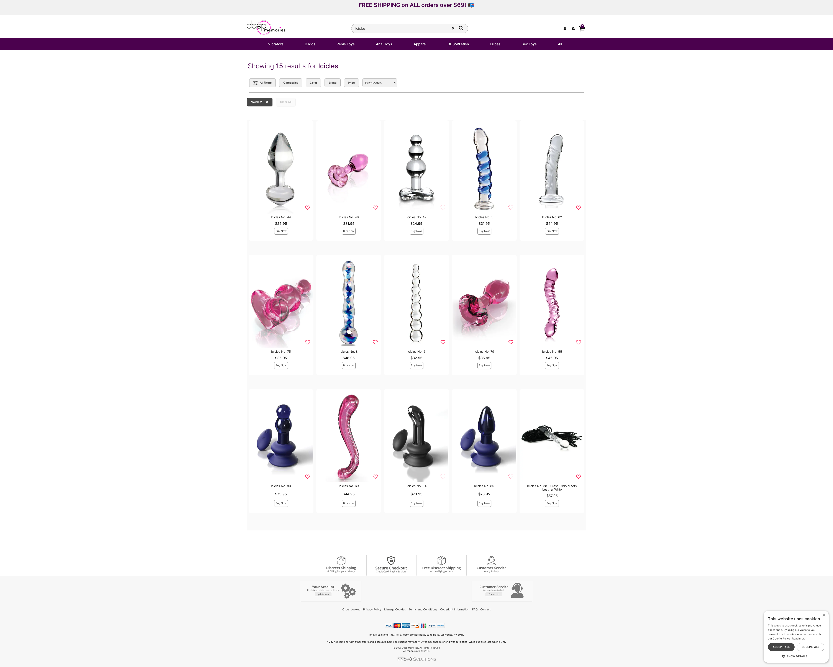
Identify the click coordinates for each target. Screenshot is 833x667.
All (560, 44)
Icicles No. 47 (416, 217)
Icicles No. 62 (552, 217)
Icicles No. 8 (349, 351)
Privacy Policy (372, 609)
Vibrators (276, 44)
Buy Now (281, 231)
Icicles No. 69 (349, 486)
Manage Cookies (395, 609)
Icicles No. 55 (552, 351)
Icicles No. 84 (416, 486)
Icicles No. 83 (281, 486)
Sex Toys (529, 44)
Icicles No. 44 (281, 217)
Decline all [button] (810, 647)
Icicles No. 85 (484, 486)
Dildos (310, 44)
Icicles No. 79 (484, 351)
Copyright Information (454, 609)
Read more (799, 638)
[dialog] (796, 637)
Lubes (495, 44)
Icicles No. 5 (484, 217)
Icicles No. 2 (416, 351)
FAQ (475, 609)
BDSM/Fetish (458, 44)
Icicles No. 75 (281, 351)
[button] (796, 656)
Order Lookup (351, 609)
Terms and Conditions (423, 609)
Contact (485, 609)
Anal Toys (384, 44)
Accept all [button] (781, 647)
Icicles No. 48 (349, 217)
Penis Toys (346, 44)
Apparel (420, 44)
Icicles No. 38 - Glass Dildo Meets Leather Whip (552, 487)
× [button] (823, 615)
